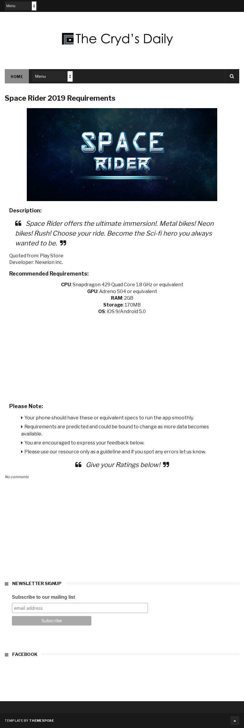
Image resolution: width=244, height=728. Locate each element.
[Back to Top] (234, 720)
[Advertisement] (122, 357)
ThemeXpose (41, 720)
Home (17, 76)
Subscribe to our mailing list (43, 597)
